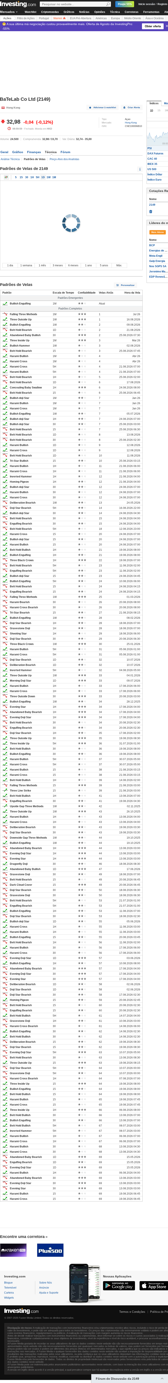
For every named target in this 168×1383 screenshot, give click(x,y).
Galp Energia (157, 261)
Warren (58, 18)
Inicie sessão (146, 4)
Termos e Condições (132, 1311)
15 (21, 177)
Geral (4, 152)
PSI (149, 148)
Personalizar (128, 285)
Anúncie (44, 1287)
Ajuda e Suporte (48, 1292)
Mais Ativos (157, 232)
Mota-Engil (155, 255)
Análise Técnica (10, 159)
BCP (152, 245)
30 (26, 177)
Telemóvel (10, 1287)
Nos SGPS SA (157, 266)
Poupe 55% (125, 4)
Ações (7, 18)
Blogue (8, 1282)
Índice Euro (154, 179)
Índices (154, 103)
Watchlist (30, 12)
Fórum (65, 152)
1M (54, 177)
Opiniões (99, 12)
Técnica (115, 12)
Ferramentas (151, 12)
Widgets (9, 1297)
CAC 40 (152, 158)
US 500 (151, 169)
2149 (152, 204)
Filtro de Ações (26, 18)
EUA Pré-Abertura (80, 18)
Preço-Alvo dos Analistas (64, 159)
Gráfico (17, 152)
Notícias (84, 12)
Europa (115, 18)
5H (37, 177)
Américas (101, 18)
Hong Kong (131, 122)
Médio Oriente (132, 18)
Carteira (9, 1292)
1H (32, 177)
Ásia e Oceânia (154, 18)
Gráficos (69, 12)
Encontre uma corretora (22, 1236)
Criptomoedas (50, 12)
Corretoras (131, 12)
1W (49, 177)
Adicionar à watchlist (104, 107)
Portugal (44, 18)
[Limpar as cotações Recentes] (150, 210)
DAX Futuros (155, 153)
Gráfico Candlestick (6, 177)
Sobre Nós (45, 1282)
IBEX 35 (152, 164)
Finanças (34, 152)
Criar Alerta (134, 107)
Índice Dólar (154, 174)
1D (43, 177)
